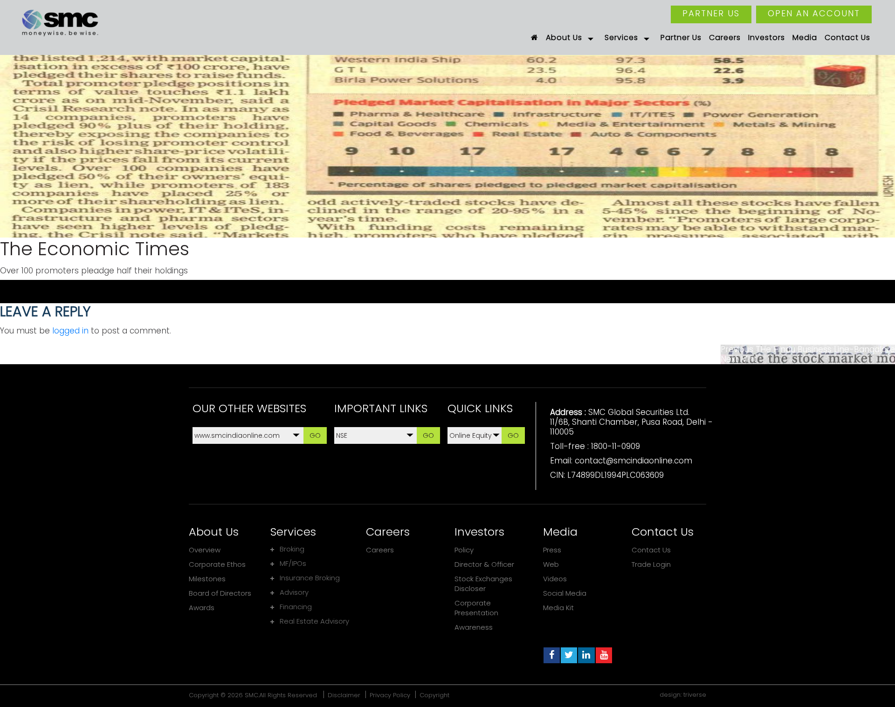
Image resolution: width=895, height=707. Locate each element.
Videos (555, 579)
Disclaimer (344, 695)
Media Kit (558, 607)
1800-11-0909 (615, 446)
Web (551, 564)
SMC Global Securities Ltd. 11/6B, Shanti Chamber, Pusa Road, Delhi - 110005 (631, 422)
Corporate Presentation (476, 608)
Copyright (434, 695)
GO (315, 435)
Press (552, 550)
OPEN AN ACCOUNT (814, 13)
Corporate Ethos (217, 564)
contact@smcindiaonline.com (633, 460)
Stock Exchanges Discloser (483, 583)
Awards (201, 607)
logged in (70, 330)
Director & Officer (484, 564)
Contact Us (651, 550)
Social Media (564, 593)
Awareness (473, 627)
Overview (204, 550)
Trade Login (651, 564)
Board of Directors (220, 593)
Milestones (207, 579)
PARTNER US (711, 13)
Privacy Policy (390, 695)
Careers (380, 550)
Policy (464, 550)
